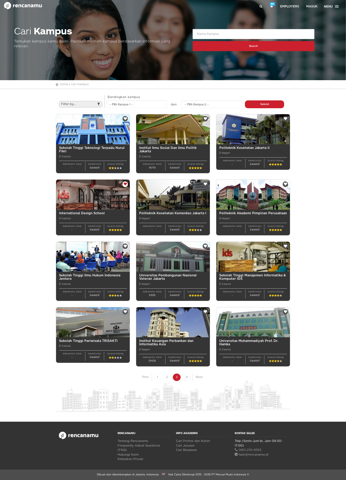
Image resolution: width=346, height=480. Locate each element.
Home (64, 84)
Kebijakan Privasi (130, 459)
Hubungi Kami (128, 454)
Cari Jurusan (185, 445)
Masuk (312, 6)
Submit (264, 104)
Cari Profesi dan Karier (193, 441)
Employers (289, 6)
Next (199, 377)
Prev (145, 377)
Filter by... (68, 104)
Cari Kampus (80, 84)
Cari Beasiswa (186, 450)
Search (253, 46)
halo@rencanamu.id (253, 454)
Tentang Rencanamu (133, 441)
